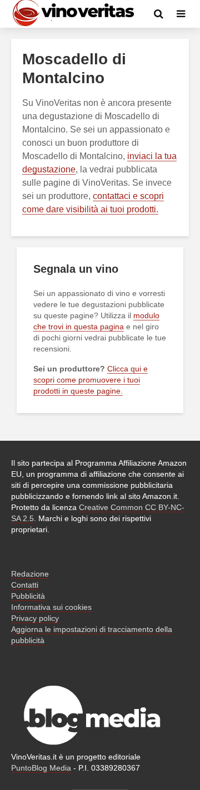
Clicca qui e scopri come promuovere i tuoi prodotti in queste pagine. (90, 379)
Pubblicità (28, 596)
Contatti (24, 584)
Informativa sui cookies (51, 607)
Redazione (30, 573)
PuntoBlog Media (41, 767)
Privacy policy (35, 618)
